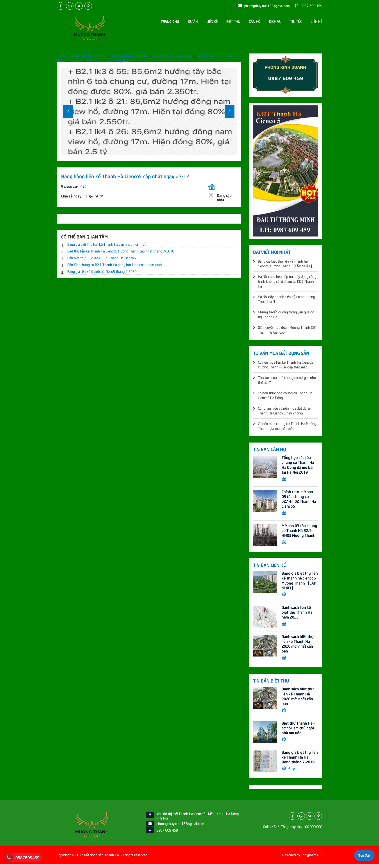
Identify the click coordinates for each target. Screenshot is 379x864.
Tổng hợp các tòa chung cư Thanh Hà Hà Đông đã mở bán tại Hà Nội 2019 (298, 464)
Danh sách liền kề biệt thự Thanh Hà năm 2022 (297, 612)
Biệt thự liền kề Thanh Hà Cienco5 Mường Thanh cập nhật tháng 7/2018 (120, 250)
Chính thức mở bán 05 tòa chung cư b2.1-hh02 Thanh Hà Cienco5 (299, 498)
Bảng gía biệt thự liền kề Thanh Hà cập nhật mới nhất (106, 244)
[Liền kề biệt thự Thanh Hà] (92, 823)
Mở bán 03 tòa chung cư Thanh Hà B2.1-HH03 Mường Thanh (299, 530)
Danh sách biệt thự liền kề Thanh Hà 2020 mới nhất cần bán (297, 643)
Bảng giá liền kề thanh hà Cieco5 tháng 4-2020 (101, 271)
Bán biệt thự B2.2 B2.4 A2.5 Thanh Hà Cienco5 (101, 257)
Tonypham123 (311, 854)
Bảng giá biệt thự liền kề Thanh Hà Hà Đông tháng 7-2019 (300, 757)
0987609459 (27, 857)
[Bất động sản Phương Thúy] (90, 27)
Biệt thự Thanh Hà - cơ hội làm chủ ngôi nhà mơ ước (298, 727)
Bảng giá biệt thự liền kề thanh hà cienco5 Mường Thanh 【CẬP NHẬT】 (300, 580)
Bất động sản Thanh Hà (101, 854)
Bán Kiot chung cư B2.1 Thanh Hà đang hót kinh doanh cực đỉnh (114, 264)
